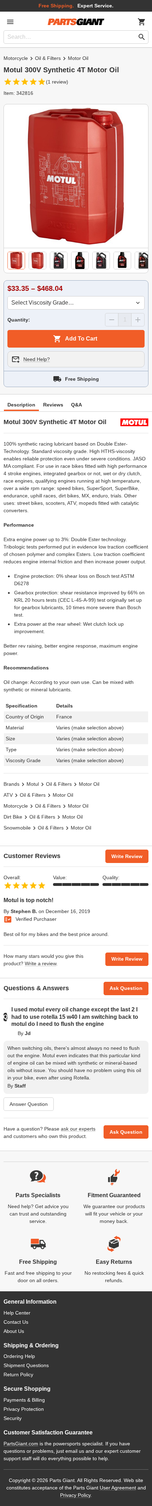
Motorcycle (16, 58)
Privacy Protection (24, 1409)
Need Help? (36, 359)
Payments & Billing (24, 1400)
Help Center (17, 1313)
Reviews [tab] (53, 405)
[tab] (16, 260)
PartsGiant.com (21, 1443)
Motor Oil (78, 58)
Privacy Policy (75, 1495)
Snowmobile (17, 828)
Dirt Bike (13, 817)
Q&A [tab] (76, 405)
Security (13, 1418)
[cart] (141, 22)
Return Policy (18, 1374)
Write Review (126, 856)
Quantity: (18, 320)
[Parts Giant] (76, 21)
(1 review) (57, 82)
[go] (141, 37)
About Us (14, 1331)
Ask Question (126, 988)
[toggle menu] (10, 22)
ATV (8, 795)
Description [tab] (21, 405)
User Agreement (118, 1487)
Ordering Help (19, 1356)
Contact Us (16, 1322)
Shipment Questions (26, 1365)
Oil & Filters (48, 58)
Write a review (40, 963)
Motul (33, 784)
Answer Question (29, 1104)
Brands (11, 784)
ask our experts (78, 1129)
